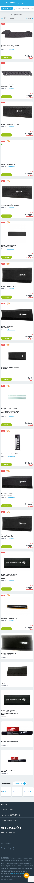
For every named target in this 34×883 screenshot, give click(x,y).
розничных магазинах (18, 874)
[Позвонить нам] (27, 3)
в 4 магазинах (10, 538)
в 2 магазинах (10, 49)
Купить (6, 57)
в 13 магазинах (11, 166)
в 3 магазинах (10, 207)
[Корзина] (31, 3)
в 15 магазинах (11, 456)
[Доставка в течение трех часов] (8, 141)
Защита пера (7, 8)
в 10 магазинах (11, 330)
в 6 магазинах (10, 248)
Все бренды (18, 783)
